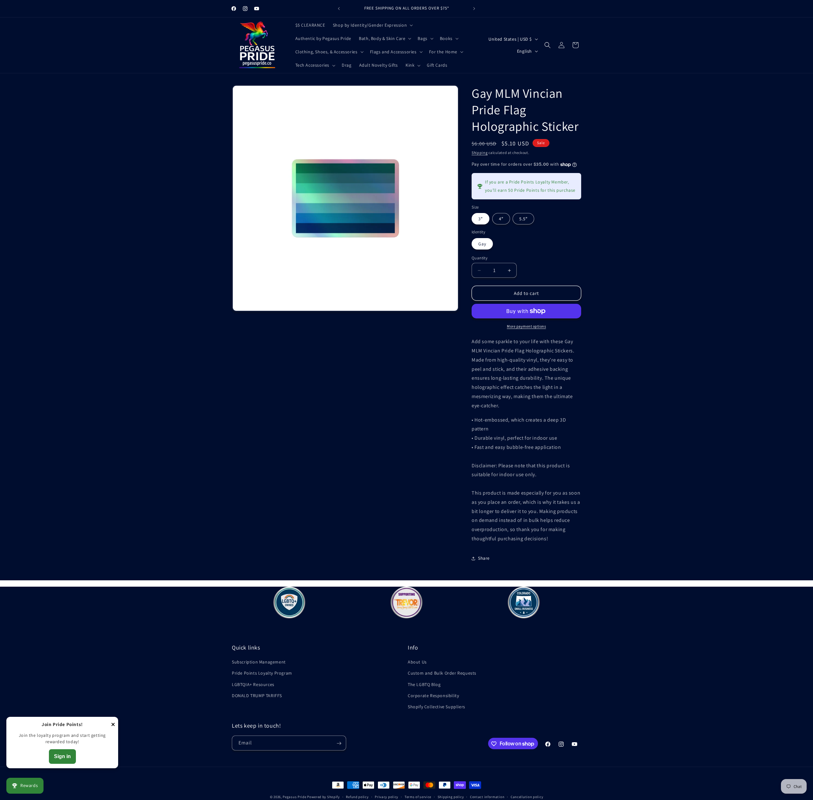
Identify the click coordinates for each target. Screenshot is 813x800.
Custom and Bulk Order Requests (442, 673)
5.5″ (523, 219)
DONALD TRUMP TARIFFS (257, 695)
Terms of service (418, 796)
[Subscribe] (339, 743)
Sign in (62, 756)
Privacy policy (386, 796)
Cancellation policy (527, 796)
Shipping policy (451, 796)
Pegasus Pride (294, 797)
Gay (482, 244)
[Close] (113, 725)
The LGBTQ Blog (424, 684)
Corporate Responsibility (433, 695)
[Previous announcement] (339, 9)
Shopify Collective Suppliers (436, 707)
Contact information (487, 796)
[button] (372, 25)
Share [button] (484, 558)
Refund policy (357, 796)
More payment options (526, 326)
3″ (480, 219)
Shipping (480, 152)
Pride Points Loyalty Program (262, 673)
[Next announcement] (474, 9)
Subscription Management (259, 662)
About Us (417, 662)
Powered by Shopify (323, 797)
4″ (501, 219)
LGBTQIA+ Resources (253, 684)
